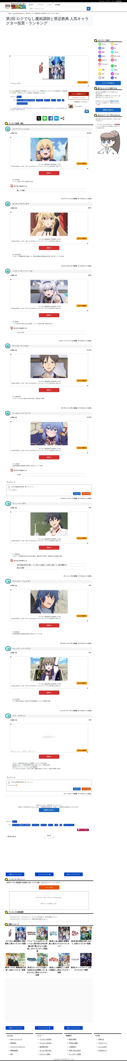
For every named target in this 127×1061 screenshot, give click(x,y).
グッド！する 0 (83, 830)
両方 (32, 4)
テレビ (116, 52)
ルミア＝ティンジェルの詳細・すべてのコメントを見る (76, 198)
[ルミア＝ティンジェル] (49, 149)
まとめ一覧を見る (46, 1050)
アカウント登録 (45, 1054)
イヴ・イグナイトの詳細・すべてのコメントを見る (77, 793)
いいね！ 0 (77, 493)
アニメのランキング (18, 13)
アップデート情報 (75, 1054)
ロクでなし (39, 100)
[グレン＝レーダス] (49, 524)
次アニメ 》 (73, 874)
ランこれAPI (102, 1047)
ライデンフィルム (22, 103)
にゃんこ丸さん (78, 106)
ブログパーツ (102, 1043)
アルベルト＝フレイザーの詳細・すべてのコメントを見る (75, 643)
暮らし (116, 69)
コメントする (49, 887)
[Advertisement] (49, 41)
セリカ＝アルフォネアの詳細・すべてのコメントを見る (76, 266)
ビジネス (116, 73)
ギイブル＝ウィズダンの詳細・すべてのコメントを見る (76, 408)
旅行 (115, 60)
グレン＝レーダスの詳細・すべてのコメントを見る (77, 576)
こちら (13, 109)
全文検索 (57, 4)
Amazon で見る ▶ (82, 82)
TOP (9, 13)
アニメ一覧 (44, 874)
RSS (11, 1054)
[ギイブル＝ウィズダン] (49, 366)
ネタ (103, 73)
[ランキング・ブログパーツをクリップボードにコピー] (62, 118)
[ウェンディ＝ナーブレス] (49, 669)
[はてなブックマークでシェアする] (56, 118)
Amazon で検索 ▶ (82, 163)
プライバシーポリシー (17, 1047)
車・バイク (117, 56)
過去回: (49, 835)
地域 (115, 77)
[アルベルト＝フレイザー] (49, 601)
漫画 (103, 48)
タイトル (41, 4)
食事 (103, 69)
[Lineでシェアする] (44, 118)
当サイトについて (16, 1039)
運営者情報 (14, 1050)
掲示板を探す (44, 1047)
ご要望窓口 (72, 1047)
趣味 (115, 65)
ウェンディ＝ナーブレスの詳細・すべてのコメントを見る (75, 710)
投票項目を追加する (108, 110)
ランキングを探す (46, 1039)
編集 (87, 111)
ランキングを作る (46, 1043)
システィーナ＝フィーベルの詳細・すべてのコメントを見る (75, 340)
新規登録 (117, 124)
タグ (50, 4)
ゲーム (104, 44)
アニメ (19, 97)
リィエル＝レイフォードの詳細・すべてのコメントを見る (75, 498)
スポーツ (104, 60)
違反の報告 (72, 1039)
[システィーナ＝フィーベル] (49, 291)
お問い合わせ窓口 (75, 1050)
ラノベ (54, 100)
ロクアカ (47, 100)
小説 (59, 100)
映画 (103, 52)
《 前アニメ (15, 874)
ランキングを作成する (108, 83)
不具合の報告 (73, 1043)
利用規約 (13, 1043)
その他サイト (102, 1050)
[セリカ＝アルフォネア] (49, 224)
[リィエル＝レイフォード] (49, 433)
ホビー (104, 56)
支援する (101, 1039)
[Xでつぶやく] (39, 118)
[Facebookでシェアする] (50, 118)
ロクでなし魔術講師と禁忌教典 (25, 100)
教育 (103, 77)
